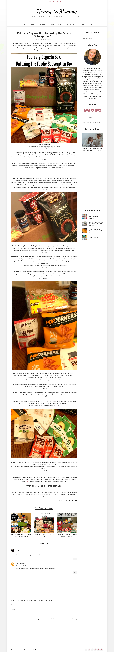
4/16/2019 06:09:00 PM (20, 565)
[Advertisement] (92, 180)
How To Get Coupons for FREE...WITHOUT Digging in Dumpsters (96, 223)
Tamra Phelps (20, 563)
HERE (26, 482)
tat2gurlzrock (20, 550)
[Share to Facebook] (66, 500)
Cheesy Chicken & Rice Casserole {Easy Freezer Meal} (95, 230)
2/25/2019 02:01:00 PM (20, 552)
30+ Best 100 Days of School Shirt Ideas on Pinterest (95, 217)
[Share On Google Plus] (75, 500)
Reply (75, 559)
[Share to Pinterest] (72, 500)
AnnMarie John (33, 649)
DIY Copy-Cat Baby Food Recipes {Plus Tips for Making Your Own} (95, 237)
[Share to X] (69, 500)
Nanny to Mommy (57, 11)
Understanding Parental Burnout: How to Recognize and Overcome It (92, 149)
